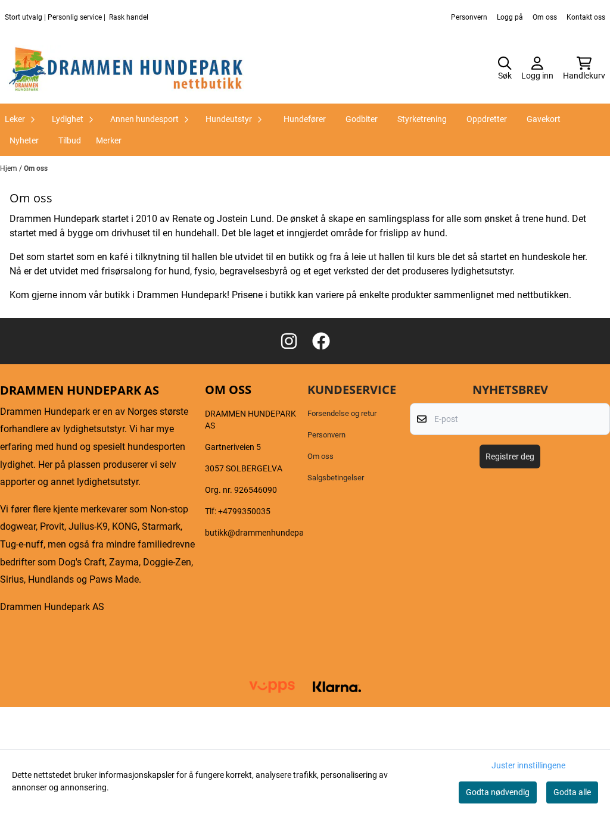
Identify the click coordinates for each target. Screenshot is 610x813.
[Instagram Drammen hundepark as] (289, 341)
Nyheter (24, 140)
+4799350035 (244, 511)
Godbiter (362, 119)
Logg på (510, 17)
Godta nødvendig (498, 792)
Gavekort (544, 119)
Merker (109, 140)
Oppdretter (486, 119)
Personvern (469, 17)
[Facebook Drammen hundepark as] (321, 341)
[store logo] (126, 69)
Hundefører (305, 119)
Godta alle (572, 792)
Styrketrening (422, 119)
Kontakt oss (586, 17)
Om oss (545, 17)
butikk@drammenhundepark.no (264, 532)
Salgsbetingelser (335, 477)
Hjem (9, 168)
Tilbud (69, 140)
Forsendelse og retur (341, 413)
